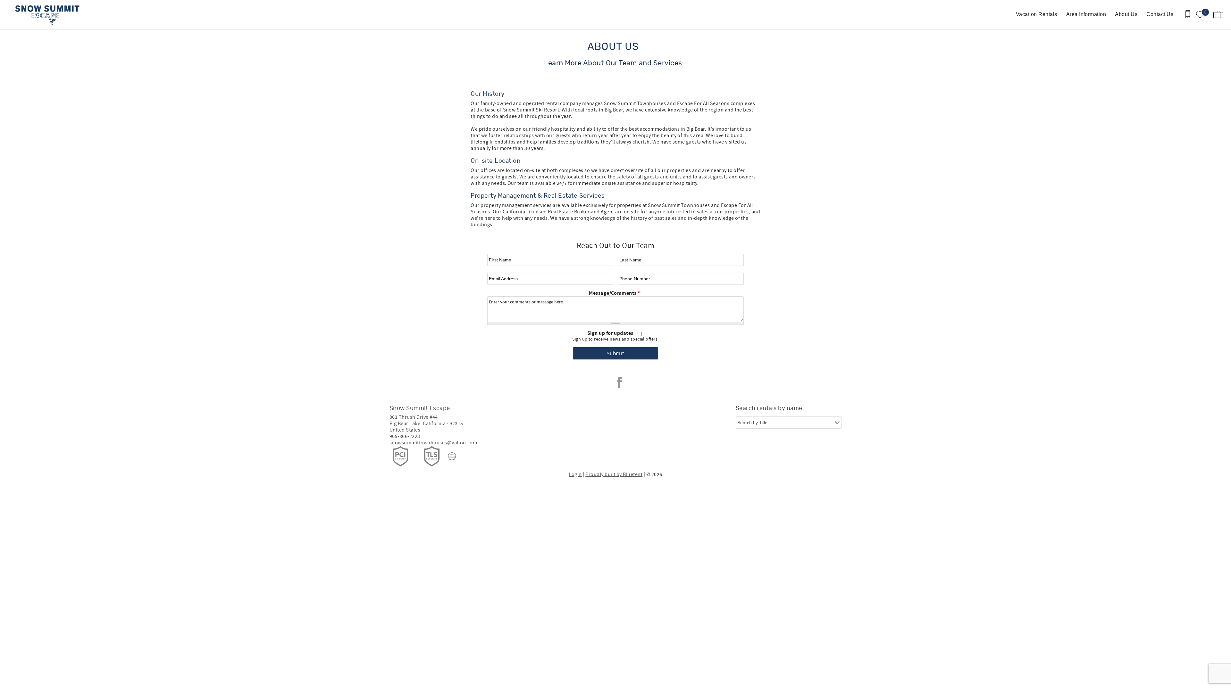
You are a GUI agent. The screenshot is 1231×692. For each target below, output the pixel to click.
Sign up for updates (611, 333)
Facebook (619, 382)
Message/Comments (614, 293)
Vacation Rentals (1036, 14)
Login (575, 474)
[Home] (49, 14)
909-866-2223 (404, 436)
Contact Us (1159, 14)
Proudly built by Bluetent (613, 474)
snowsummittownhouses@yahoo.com (433, 443)
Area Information (1086, 14)
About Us (1126, 14)
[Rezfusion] (452, 456)
